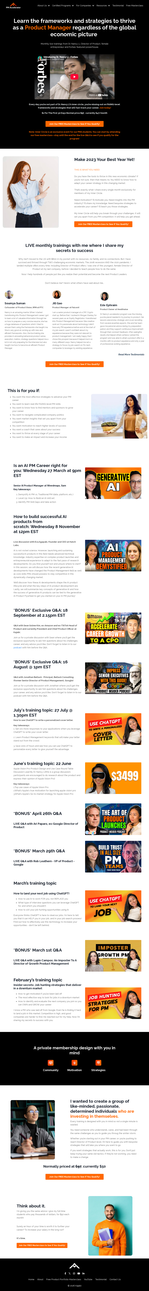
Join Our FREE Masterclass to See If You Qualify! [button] (74, 124)
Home (31, 1279)
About (40, 1279)
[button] (28, 5)
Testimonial (118, 5)
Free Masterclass (134, 5)
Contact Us (115, 1279)
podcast (18, 647)
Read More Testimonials (131, 354)
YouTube (88, 1279)
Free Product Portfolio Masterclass (63, 1279)
